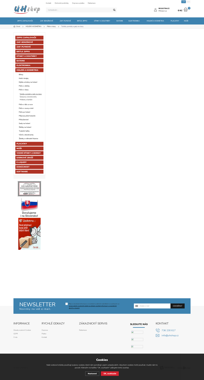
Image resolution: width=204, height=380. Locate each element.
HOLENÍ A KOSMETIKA (155, 21)
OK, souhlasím (110, 373)
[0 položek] (185, 9)
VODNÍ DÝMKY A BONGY (29, 153)
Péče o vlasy (23, 90)
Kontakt (48, 3)
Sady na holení (24, 123)
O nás (15, 337)
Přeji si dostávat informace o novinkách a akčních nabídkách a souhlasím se (94, 306)
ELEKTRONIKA (134, 21)
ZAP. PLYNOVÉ (65, 21)
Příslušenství (23, 120)
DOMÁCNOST (23, 167)
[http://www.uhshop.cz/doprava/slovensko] (29, 207)
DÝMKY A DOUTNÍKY (102, 21)
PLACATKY (175, 21)
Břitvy (21, 74)
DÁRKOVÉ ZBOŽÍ (25, 157)
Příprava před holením (27, 116)
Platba (44, 334)
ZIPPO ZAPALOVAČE (25, 21)
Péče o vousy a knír (26, 108)
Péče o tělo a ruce (26, 104)
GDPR (15, 334)
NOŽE (186, 21)
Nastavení (92, 373)
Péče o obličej (24, 86)
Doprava (45, 330)
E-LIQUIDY (22, 162)
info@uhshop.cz (170, 335)
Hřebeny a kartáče (26, 100)
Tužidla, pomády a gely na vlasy (31, 94)
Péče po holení (24, 112)
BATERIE (120, 21)
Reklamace (91, 3)
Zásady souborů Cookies (22, 330)
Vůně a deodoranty (26, 135)
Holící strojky (23, 78)
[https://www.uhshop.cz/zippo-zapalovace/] (29, 189)
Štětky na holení (25, 127)
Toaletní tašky (24, 131)
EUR (188, 2)
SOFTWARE (22, 171)
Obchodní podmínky (62, 3)
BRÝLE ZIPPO (82, 21)
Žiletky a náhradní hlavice (28, 138)
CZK (183, 2)
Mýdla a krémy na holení (28, 82)
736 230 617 (169, 330)
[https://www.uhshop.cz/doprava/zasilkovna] (29, 234)
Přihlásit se (163, 11)
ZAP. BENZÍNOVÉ (46, 21)
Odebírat (177, 306)
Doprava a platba (78, 3)
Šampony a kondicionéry (28, 97)
